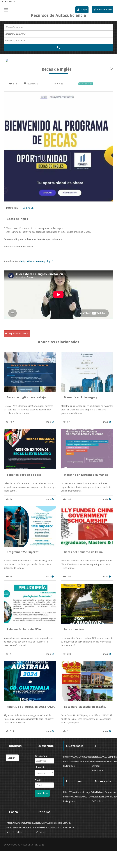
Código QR (28, 207)
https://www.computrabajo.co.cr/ (23, 822)
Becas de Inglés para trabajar (27, 397)
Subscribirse (42, 793)
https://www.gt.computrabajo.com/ (81, 756)
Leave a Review (85, 84)
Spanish (12, 757)
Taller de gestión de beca (24, 475)
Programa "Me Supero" (23, 552)
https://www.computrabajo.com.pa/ (53, 822)
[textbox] (16, 33)
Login (84, 9)
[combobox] (58, 34)
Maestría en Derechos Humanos (86, 475)
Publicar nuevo (104, 9)
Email (38, 780)
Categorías (41, 755)
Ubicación (40, 767)
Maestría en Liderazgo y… (81, 397)
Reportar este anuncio (18, 333)
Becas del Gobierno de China (83, 552)
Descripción (12, 207)
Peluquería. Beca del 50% (24, 629)
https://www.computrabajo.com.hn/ (81, 792)
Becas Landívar (74, 629)
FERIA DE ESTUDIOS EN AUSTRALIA (31, 706)
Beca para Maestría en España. (85, 706)
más (48, 421)
